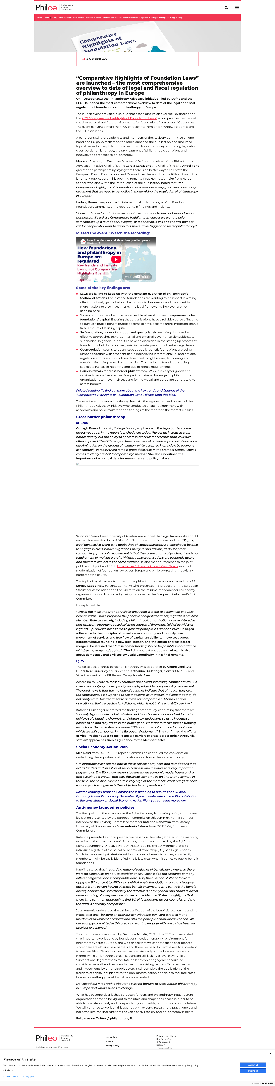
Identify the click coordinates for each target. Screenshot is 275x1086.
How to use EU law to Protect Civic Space (147, 566)
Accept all (253, 1065)
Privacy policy (29, 1076)
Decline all (253, 1071)
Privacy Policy (112, 1045)
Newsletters (111, 1037)
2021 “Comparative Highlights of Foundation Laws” (119, 118)
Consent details (10, 1076)
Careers (109, 1041)
